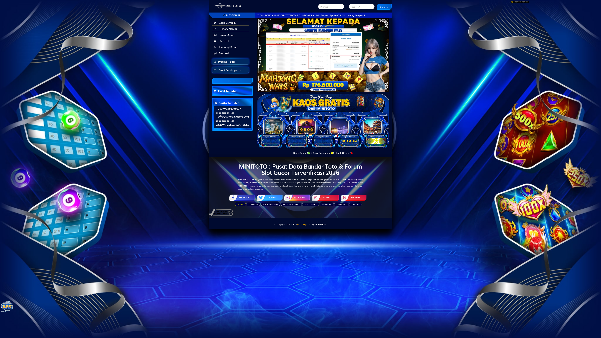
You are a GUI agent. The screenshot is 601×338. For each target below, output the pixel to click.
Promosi (223, 53)
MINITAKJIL (302, 224)
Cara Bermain (226, 22)
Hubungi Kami (227, 47)
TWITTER (271, 197)
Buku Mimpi (226, 35)
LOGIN (384, 6)
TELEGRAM (327, 197)
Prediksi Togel (226, 61)
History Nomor (227, 29)
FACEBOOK (244, 197)
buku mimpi (310, 204)
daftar (355, 204)
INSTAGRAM (299, 197)
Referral (223, 41)
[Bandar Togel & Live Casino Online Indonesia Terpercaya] (323, 100)
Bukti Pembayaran (229, 70)
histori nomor (291, 204)
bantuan (326, 204)
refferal (341, 204)
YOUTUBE (355, 197)
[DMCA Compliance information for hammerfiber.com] (221, 212)
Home (240, 204)
